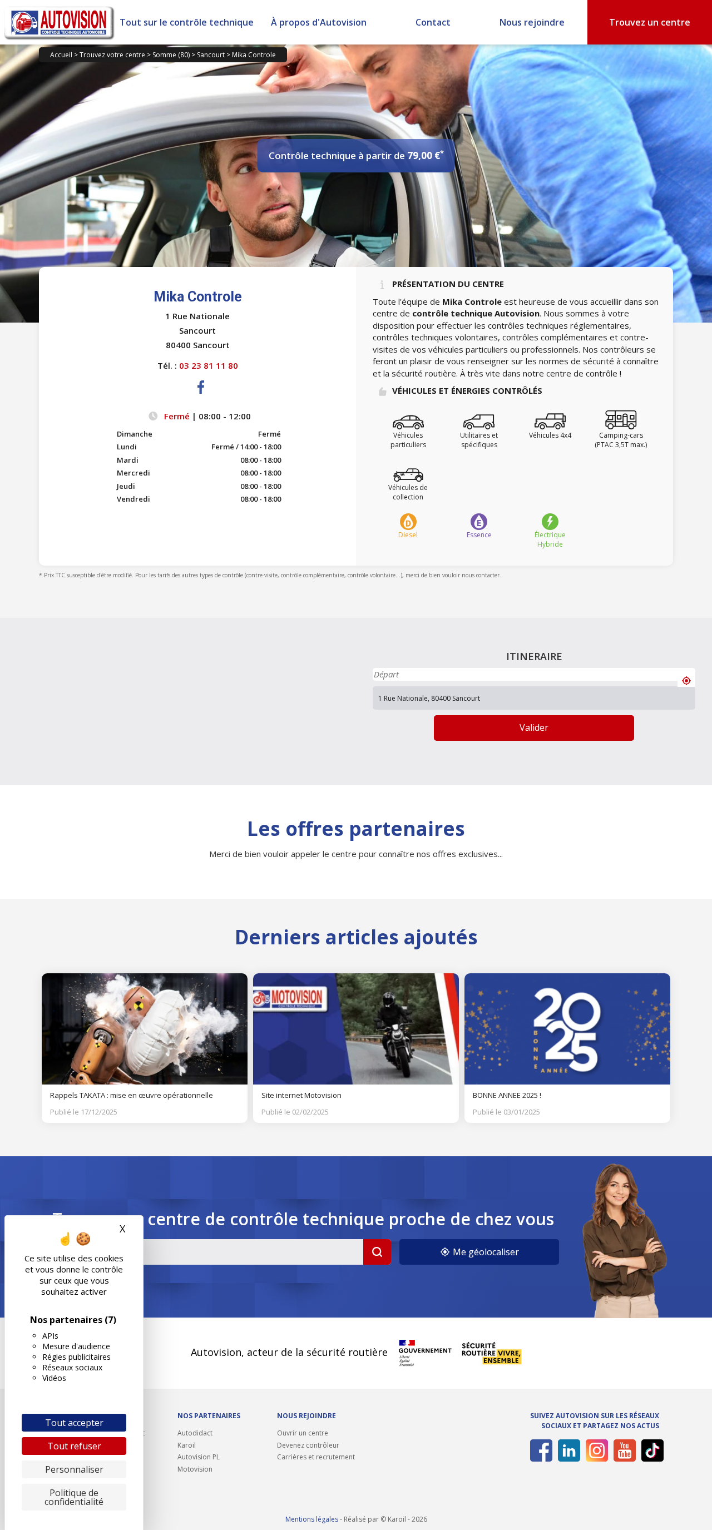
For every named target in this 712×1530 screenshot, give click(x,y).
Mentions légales (311, 1519)
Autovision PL (198, 1457)
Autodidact (194, 1433)
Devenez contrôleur (308, 1445)
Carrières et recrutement (316, 1457)
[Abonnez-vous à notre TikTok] (650, 1450)
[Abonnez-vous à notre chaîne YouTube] (623, 1450)
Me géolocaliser (485, 1252)
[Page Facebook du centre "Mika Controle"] (201, 396)
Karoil (186, 1445)
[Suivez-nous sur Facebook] (539, 1450)
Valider (534, 727)
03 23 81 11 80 (208, 365)
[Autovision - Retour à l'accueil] (59, 22)
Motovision (194, 1469)
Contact (433, 22)
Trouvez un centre (649, 22)
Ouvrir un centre (302, 1433)
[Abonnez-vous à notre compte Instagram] (595, 1450)
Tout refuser (74, 1446)
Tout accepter (74, 1423)
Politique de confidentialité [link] (73, 1497)
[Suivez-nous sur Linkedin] (567, 1450)
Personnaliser (74, 1469)
